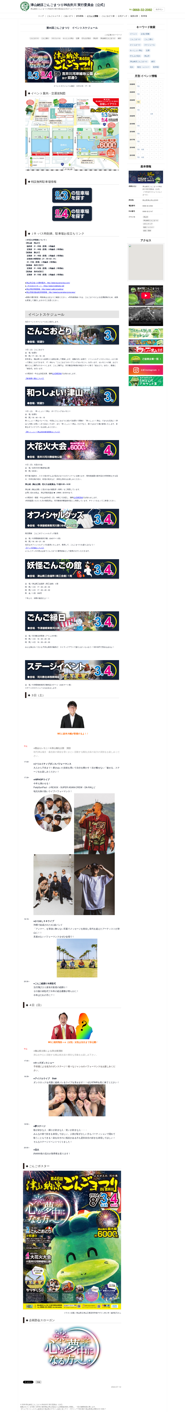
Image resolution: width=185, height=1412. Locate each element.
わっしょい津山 (68, 38)
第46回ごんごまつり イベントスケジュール (72, 27)
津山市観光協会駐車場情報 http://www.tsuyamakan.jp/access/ (50, 292)
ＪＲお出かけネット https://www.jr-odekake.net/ (45, 285)
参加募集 (80, 15)
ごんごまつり (34, 38)
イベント (133, 33)
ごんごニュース (53, 15)
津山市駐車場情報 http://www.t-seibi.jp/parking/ (45, 289)
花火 (132, 67)
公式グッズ (122, 15)
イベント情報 (92, 15)
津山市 (95, 38)
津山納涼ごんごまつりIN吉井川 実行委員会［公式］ (68, 5)
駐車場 (144, 15)
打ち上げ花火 (86, 38)
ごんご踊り (45, 38)
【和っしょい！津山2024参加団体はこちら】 (42, 431)
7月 (138, 86)
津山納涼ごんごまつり (107, 38)
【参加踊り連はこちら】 (34, 378)
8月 (143, 149)
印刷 (38, 1382)
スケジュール (56, 38)
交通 (77, 38)
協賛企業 (134, 15)
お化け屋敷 (145, 33)
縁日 (119, 38)
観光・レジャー (143, 67)
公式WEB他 (56, 373)
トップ (41, 15)
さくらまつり (135, 44)
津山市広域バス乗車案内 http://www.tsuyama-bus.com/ (48, 282)
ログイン (159, 9)
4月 (151, 114)
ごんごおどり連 (108, 15)
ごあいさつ (68, 15)
